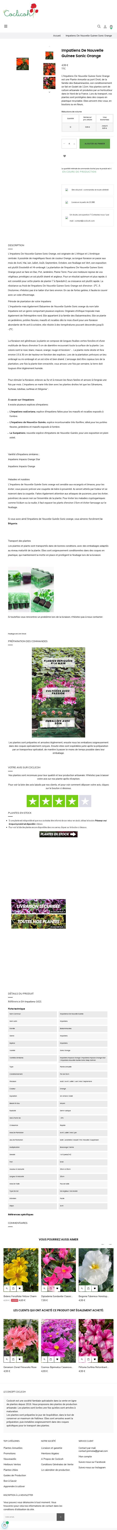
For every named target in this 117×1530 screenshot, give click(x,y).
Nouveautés (10, 1459)
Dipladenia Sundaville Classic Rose (56, 1296)
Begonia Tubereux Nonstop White (93, 1296)
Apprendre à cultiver (14, 1486)
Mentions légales (50, 1453)
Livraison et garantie (51, 1448)
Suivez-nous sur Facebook (92, 1462)
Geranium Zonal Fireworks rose (20, 1367)
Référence (14, 1001)
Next (49, 92)
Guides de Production (15, 1475)
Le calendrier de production (55, 1469)
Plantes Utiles (11, 1469)
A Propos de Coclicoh (52, 1459)
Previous (49, 46)
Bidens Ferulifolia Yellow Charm (20, 1296)
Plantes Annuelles (13, 1448)
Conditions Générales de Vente (57, 1464)
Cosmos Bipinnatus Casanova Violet (56, 1367)
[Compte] (105, 26)
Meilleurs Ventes (12, 1464)
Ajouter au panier (95, 144)
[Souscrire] (60, 1517)
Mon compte (85, 1456)
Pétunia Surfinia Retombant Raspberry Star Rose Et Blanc (94, 1367)
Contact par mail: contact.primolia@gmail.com (93, 1449)
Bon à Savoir (10, 1480)
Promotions (10, 1453)
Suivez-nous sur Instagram (92, 1467)
